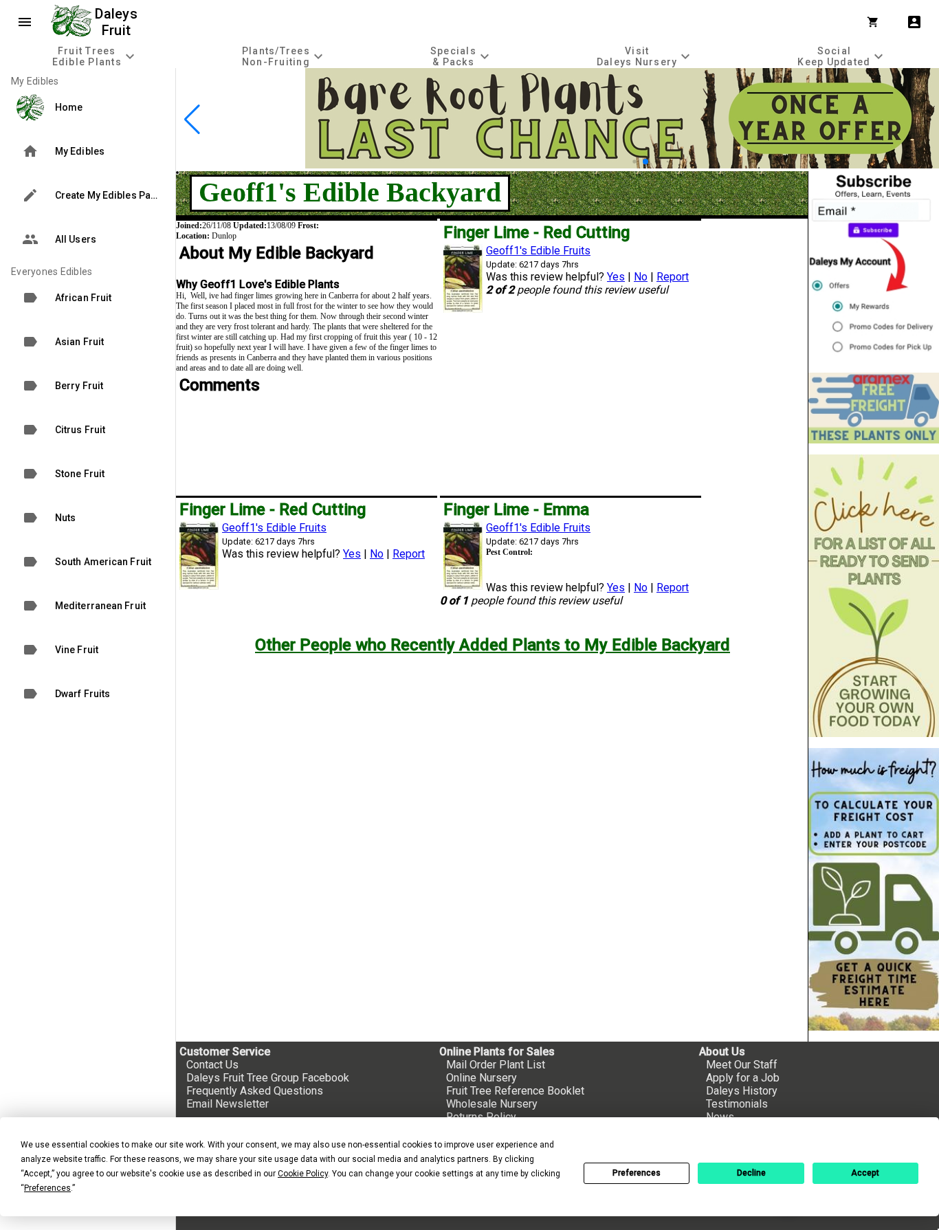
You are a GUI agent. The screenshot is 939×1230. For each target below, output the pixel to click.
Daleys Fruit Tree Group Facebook (267, 1077)
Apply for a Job (743, 1077)
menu (24, 22)
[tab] (95, 56)
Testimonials (737, 1103)
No (641, 276)
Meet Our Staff (741, 1064)
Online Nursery (481, 1077)
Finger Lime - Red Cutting (536, 232)
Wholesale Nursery (492, 1103)
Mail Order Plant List (495, 1064)
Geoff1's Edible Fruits (538, 250)
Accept (865, 1173)
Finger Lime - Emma (516, 509)
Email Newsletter (227, 1103)
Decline (751, 1173)
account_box (914, 22)
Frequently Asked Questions (254, 1090)
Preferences (636, 1173)
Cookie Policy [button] (303, 1173)
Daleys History (741, 1090)
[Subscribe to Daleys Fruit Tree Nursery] (873, 266)
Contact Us (212, 1064)
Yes (616, 276)
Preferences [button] (47, 1188)
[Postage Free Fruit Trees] (873, 408)
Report (672, 276)
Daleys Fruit (118, 22)
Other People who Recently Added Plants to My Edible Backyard (492, 645)
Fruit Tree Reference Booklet (515, 1090)
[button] (634, 161)
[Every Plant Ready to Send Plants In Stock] (873, 595)
